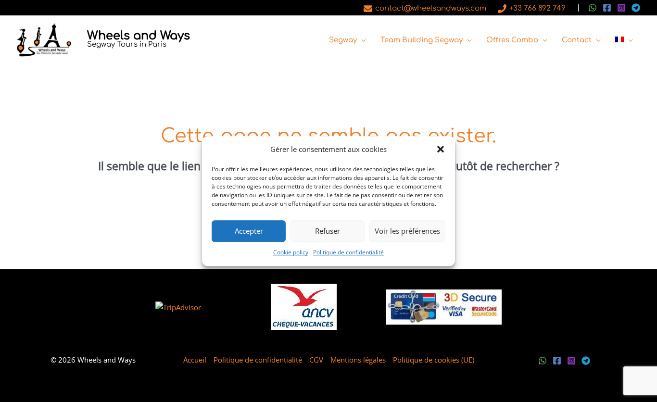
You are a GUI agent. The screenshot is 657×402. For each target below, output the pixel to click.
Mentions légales (358, 359)
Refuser (327, 231)
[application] (361, 40)
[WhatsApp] (592, 7)
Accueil (194, 359)
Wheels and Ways (138, 35)
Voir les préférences (407, 231)
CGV (316, 359)
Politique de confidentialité (348, 252)
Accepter (249, 231)
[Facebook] (607, 7)
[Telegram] (636, 7)
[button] (440, 149)
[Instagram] (621, 7)
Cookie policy (290, 252)
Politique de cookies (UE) (433, 359)
